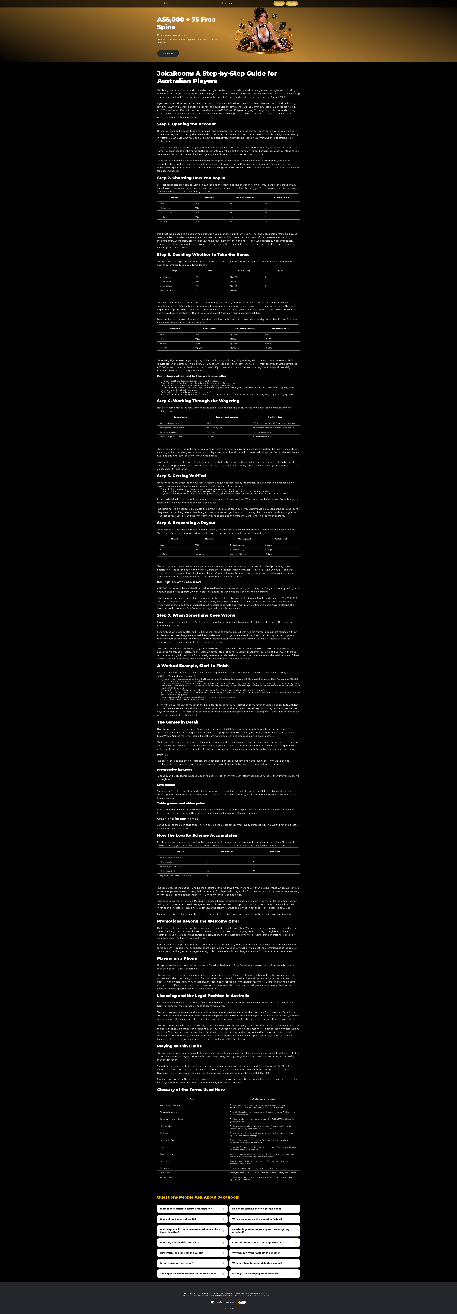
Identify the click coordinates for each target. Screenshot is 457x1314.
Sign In (279, 3)
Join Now (168, 53)
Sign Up (292, 3)
